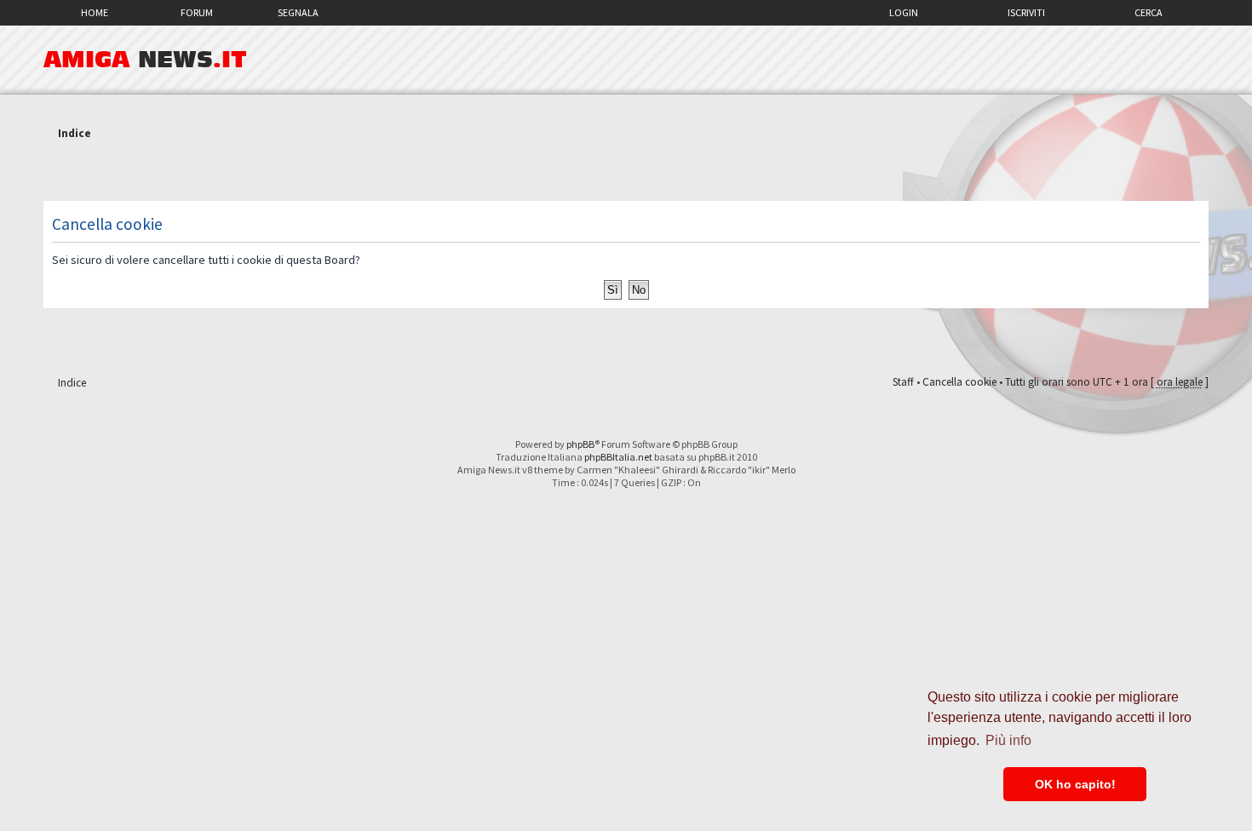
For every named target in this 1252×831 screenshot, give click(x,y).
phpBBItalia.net (618, 456)
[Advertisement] (626, 172)
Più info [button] (1008, 740)
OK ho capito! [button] (1075, 784)
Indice (74, 133)
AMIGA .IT (145, 60)
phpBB (580, 444)
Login (903, 12)
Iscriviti (1026, 12)
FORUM (197, 12)
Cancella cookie (959, 382)
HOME (94, 12)
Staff (903, 382)
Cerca (1148, 12)
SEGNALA (298, 12)
